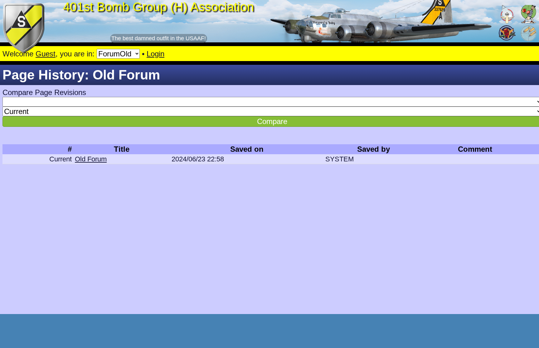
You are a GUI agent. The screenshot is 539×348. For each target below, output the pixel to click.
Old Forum (91, 159)
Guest (46, 54)
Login (155, 54)
